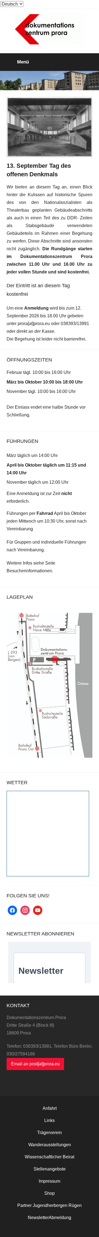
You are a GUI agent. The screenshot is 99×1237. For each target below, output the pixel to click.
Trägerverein (49, 1132)
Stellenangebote (50, 1169)
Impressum (49, 1181)
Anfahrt (50, 1108)
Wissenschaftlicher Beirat (49, 1156)
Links (49, 1120)
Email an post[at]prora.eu (35, 1064)
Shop (49, 1193)
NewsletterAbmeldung (49, 1217)
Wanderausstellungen (49, 1144)
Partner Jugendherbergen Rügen (49, 1205)
